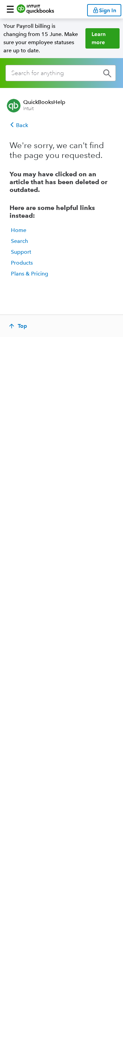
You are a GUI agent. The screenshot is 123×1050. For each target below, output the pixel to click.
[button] (10, 9)
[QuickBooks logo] (35, 9)
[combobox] (60, 73)
